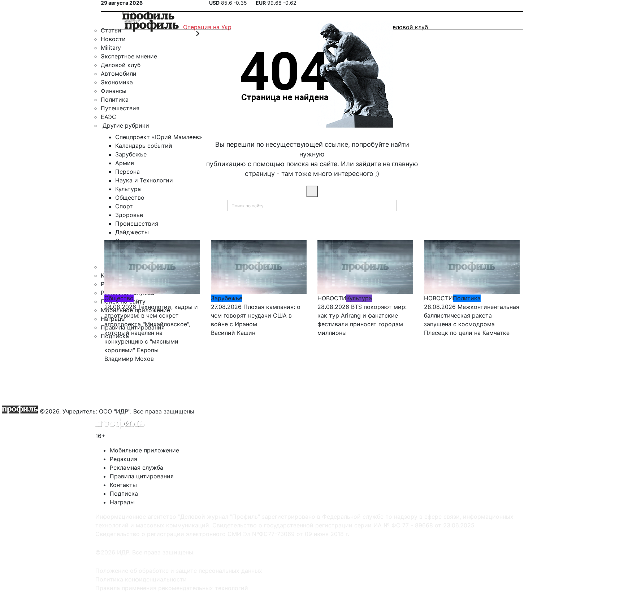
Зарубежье (226, 298)
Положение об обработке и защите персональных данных (178, 570)
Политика (467, 298)
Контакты (123, 484)
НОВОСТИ (331, 298)
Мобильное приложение (144, 450)
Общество (119, 298)
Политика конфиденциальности (141, 579)
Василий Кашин (233, 332)
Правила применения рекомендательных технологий (171, 588)
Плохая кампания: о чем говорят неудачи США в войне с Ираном (255, 315)
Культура (359, 298)
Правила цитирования (142, 476)
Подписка (124, 493)
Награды (122, 502)
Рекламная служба (136, 467)
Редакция (123, 458)
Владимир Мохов (129, 358)
